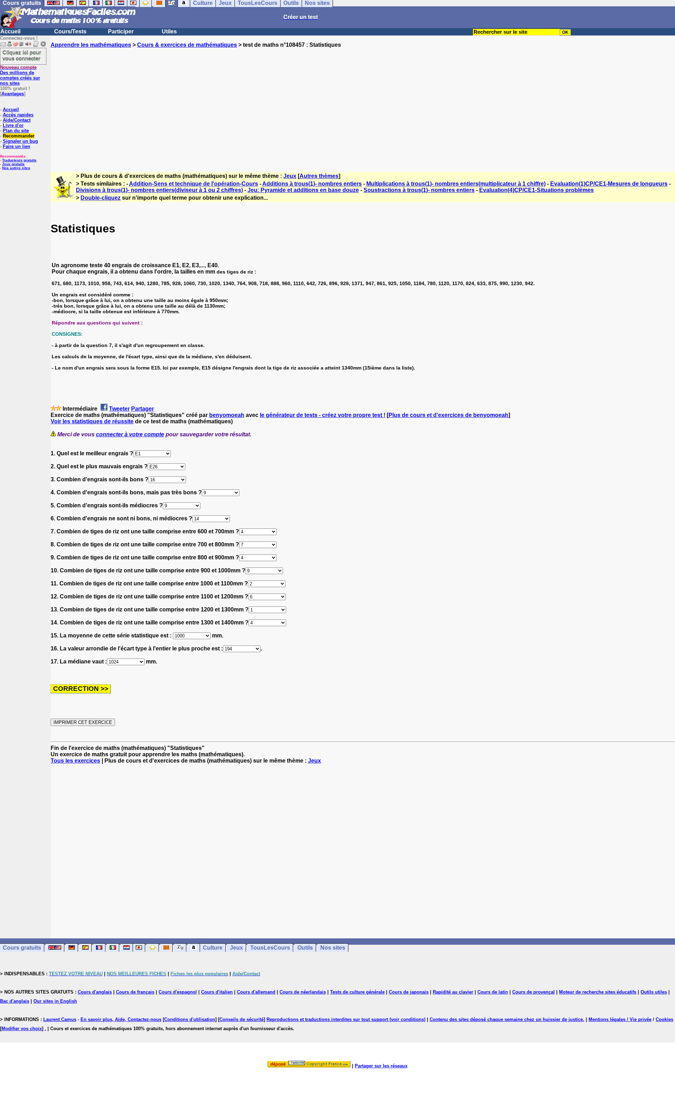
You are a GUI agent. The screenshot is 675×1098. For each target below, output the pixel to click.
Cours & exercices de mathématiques (187, 45)
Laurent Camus (59, 1019)
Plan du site (16, 130)
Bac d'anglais (14, 1001)
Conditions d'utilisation (189, 1019)
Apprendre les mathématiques (91, 45)
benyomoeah (226, 415)
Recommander (18, 136)
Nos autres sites (16, 168)
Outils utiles (654, 992)
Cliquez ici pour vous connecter (21, 55)
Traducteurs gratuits (19, 160)
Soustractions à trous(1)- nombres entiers (419, 190)
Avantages (12, 93)
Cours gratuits (22, 948)
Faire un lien (16, 146)
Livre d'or (13, 125)
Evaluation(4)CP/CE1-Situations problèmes (536, 190)
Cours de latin (492, 992)
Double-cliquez (101, 198)
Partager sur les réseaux (381, 1065)
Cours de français (135, 992)
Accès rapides (18, 114)
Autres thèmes (319, 176)
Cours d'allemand (256, 992)
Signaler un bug (20, 141)
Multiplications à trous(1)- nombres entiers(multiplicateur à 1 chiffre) (456, 184)
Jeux (289, 176)
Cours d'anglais (95, 992)
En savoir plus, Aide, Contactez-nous (121, 1019)
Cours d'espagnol (178, 992)
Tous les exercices (75, 761)
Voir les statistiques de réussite (92, 421)
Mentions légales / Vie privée (620, 1019)
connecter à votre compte (130, 434)
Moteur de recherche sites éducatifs (597, 992)
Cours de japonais (409, 992)
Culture (213, 948)
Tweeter (119, 409)
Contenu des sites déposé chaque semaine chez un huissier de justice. (507, 1019)
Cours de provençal (533, 992)
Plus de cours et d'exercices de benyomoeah (448, 415)
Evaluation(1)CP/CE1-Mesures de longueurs (609, 184)
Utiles (169, 31)
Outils (305, 948)
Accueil (10, 31)
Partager (142, 409)
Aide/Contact (17, 120)
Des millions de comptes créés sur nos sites (20, 75)
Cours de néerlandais (302, 992)
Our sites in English (55, 1001)
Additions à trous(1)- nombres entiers (312, 184)
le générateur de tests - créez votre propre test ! (322, 415)
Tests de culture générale (357, 992)
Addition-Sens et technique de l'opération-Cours (193, 184)
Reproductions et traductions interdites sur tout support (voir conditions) (345, 1019)
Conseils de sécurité (241, 1019)
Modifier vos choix (21, 1028)
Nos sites (332, 948)
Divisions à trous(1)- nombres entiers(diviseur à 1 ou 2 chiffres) (159, 190)
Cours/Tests (70, 31)
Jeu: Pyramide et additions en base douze (303, 190)
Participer (121, 31)
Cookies (664, 1019)
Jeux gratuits (13, 164)
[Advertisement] (363, 103)
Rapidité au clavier (453, 992)
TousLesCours (270, 948)
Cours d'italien (217, 992)
